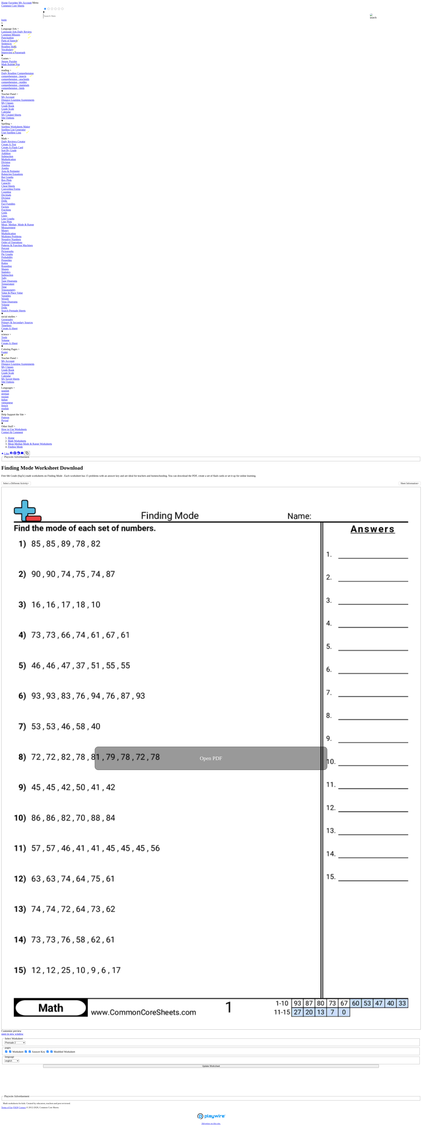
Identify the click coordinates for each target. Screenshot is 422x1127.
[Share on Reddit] (19, 453)
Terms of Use (7, 1107)
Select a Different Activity (16, 483)
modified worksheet (64, 1051)
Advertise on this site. (211, 1123)
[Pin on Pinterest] (15, 453)
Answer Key (39, 1051)
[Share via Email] (22, 453)
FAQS (15, 1107)
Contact (22, 1107)
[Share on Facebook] (11, 453)
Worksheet (18, 1051)
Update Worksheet (211, 1066)
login (4, 19)
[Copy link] (27, 453)
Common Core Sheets (12, 5)
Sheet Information (410, 483)
